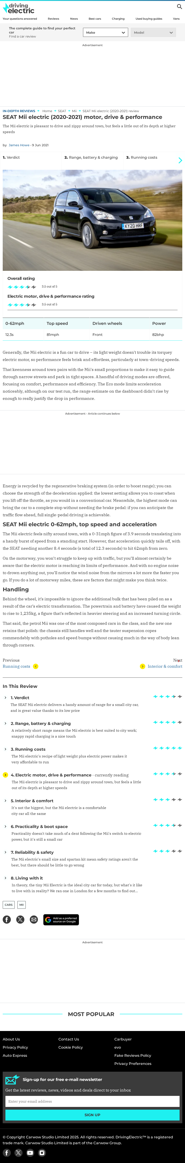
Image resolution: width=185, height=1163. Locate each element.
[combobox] (85, 33)
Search (179, 6)
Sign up (92, 1115)
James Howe (19, 145)
